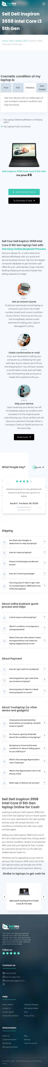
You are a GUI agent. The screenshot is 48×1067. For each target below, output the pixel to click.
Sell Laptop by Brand (10, 1047)
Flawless (30, 87)
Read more (23, 437)
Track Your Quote (30, 1043)
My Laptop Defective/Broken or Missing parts (23, 120)
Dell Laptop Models (31, 1008)
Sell (11, 40)
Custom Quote (8, 1012)
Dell (25, 40)
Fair (18, 87)
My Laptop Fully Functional (17, 126)
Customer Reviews (9, 1039)
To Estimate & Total (22, 200)
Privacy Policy (29, 1016)
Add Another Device (25, 192)
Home (5, 40)
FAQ (25, 1012)
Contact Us (6, 1008)
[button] (7, 495)
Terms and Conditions (10, 1016)
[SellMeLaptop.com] (9, 5)
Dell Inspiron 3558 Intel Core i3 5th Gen (24, 171)
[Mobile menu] (44, 4)
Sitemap (27, 1039)
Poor (6, 87)
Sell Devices (6, 1043)
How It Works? (7, 1004)
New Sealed (42, 88)
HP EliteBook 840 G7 (24, 507)
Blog (25, 1036)
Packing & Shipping (31, 1004)
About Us (5, 1036)
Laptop (18, 40)
